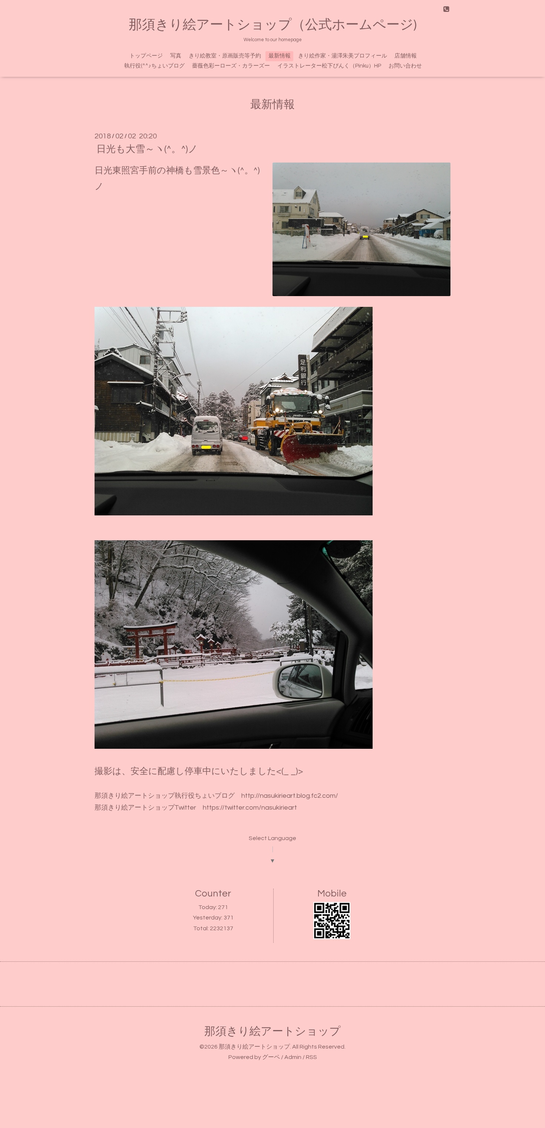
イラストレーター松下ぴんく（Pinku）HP (329, 66)
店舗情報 (405, 56)
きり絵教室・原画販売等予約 (225, 56)
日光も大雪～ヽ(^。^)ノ (147, 149)
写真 (175, 56)
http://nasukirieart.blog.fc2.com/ (286, 795)
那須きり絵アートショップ (272, 1031)
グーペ (271, 1057)
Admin (292, 1057)
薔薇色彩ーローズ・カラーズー (231, 66)
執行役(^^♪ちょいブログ (154, 66)
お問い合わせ (405, 66)
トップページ (146, 56)
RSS (311, 1057)
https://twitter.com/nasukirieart (250, 807)
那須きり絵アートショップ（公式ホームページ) (273, 25)
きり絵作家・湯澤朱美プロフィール (342, 56)
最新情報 (279, 56)
